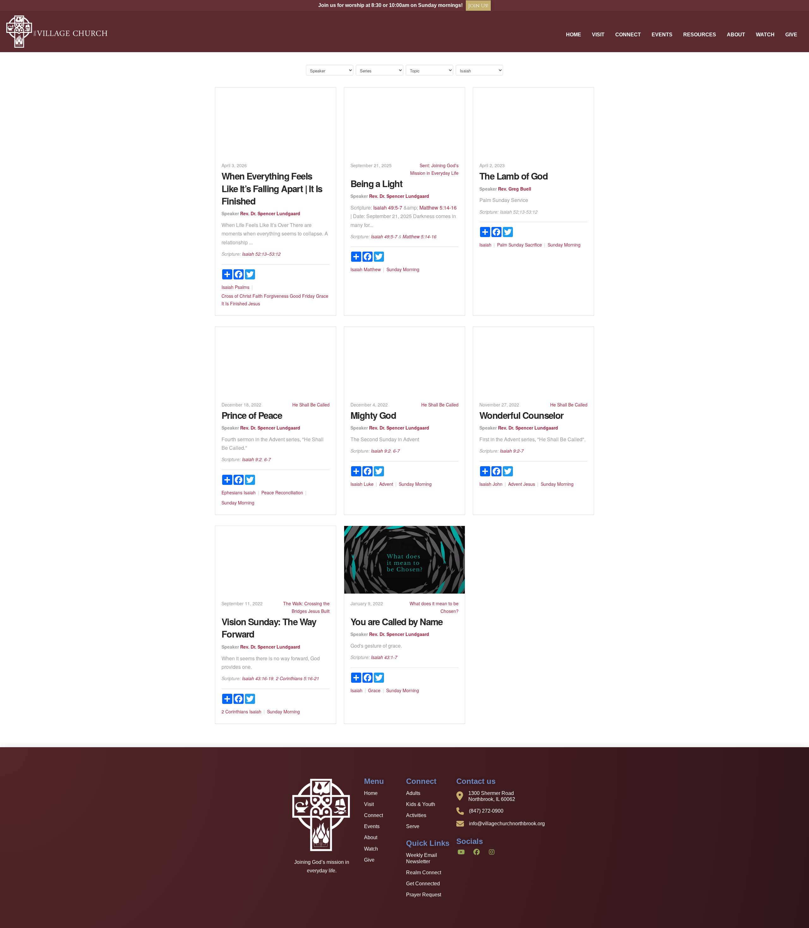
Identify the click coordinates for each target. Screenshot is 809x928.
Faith (257, 296)
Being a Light (376, 183)
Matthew (372, 269)
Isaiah (228, 287)
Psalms (242, 287)
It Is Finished (234, 303)
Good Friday (302, 296)
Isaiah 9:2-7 (512, 451)
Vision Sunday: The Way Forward (269, 627)
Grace (322, 296)
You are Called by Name (396, 621)
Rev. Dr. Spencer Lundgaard (270, 213)
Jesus (254, 303)
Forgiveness (276, 296)
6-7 (267, 459)
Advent (386, 484)
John (497, 484)
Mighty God (373, 415)
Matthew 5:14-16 (438, 207)
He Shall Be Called (311, 404)
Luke (369, 484)
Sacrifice (533, 244)
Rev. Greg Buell (514, 189)
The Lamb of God (513, 175)
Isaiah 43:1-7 (384, 657)
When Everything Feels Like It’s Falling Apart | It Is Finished (272, 188)
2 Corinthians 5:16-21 (297, 678)
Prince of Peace (252, 415)
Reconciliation (289, 492)
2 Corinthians (235, 711)
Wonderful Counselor (521, 415)
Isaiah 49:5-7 (387, 207)
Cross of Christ (236, 296)
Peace (267, 492)
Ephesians (232, 492)
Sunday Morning (402, 269)
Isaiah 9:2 (252, 459)
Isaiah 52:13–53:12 (261, 254)
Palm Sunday (510, 244)
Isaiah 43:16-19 (257, 678)
